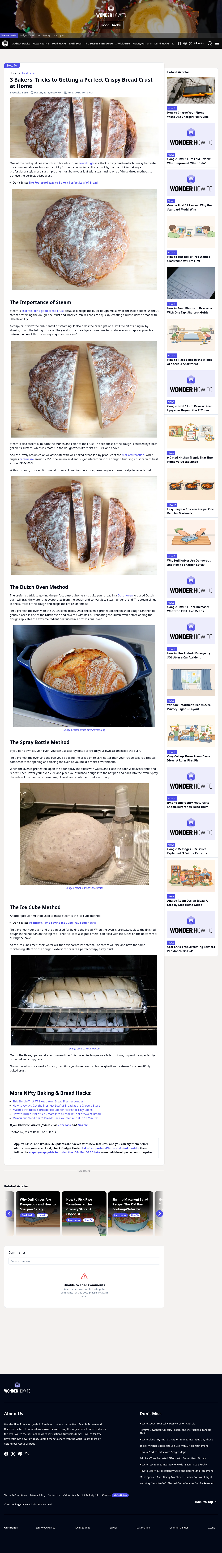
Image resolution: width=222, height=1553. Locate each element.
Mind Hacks (161, 43)
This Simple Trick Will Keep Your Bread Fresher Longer (48, 1101)
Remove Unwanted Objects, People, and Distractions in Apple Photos (175, 1431)
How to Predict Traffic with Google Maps (163, 1452)
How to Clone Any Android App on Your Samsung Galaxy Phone (176, 1439)
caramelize (27, 459)
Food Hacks (111, 25)
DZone (211, 1527)
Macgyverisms (142, 43)
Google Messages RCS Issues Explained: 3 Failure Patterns (187, 851)
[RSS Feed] (27, 1454)
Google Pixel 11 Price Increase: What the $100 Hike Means (188, 609)
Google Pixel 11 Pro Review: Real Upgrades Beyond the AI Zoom (189, 408)
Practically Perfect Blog (92, 729)
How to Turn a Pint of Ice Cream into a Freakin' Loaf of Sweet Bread (57, 1114)
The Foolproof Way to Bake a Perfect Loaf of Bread (63, 182)
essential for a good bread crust (43, 311)
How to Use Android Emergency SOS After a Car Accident (189, 655)
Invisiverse (123, 43)
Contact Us (54, 1495)
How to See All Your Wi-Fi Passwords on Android (167, 1423)
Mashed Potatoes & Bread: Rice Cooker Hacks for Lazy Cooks (53, 1110)
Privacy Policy (37, 1495)
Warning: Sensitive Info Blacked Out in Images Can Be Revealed (177, 1483)
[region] (84, 239)
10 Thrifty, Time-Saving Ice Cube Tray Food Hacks (62, 923)
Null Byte (58, 35)
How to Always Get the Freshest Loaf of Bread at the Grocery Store (56, 1105)
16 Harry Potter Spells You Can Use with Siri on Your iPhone (174, 1445)
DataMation (143, 1527)
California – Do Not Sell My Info (81, 1495)
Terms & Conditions (15, 1495)
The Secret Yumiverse (98, 43)
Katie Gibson (93, 1048)
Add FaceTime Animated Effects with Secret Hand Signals (173, 1458)
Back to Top (204, 1502)
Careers (114, 1495)
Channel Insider (178, 1527)
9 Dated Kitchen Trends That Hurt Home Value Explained (190, 460)
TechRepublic (82, 1527)
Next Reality (43, 35)
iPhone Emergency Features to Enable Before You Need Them (188, 805)
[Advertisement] (111, 1347)
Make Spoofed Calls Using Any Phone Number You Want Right (176, 1477)
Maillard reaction (133, 455)
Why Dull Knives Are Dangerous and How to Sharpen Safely (189, 563)
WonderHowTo (8, 35)
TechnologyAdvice (44, 1527)
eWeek (113, 1527)
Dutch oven (125, 595)
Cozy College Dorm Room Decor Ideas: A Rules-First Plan (188, 758)
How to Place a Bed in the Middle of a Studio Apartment (189, 362)
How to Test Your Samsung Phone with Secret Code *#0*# (173, 1464)
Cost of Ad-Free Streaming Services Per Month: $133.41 (191, 949)
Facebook (64, 1125)
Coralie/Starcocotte (92, 887)
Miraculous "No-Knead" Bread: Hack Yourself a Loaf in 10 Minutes (56, 1118)
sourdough (86, 163)
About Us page (27, 1443)
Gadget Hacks (27, 35)
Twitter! (83, 1125)
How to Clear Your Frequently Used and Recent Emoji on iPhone (177, 1470)
